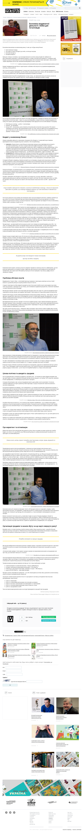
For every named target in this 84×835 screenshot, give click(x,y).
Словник (32, 14)
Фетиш (55, 14)
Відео (41, 14)
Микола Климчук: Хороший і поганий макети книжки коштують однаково (40, 167)
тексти (36, 14)
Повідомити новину (43, 8)
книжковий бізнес (40, 635)
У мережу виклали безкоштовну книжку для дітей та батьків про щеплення (62, 745)
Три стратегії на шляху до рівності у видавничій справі (45, 421)
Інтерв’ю (43, 11)
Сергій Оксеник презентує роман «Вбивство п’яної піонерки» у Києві (18, 650)
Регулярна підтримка (49, 617)
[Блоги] (6, 694)
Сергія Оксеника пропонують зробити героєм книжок (61, 717)
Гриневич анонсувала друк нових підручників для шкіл (38, 771)
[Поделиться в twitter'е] (25, 632)
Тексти (31, 822)
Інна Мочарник (52, 35)
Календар (31, 11)
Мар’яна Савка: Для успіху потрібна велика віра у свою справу (43, 400)
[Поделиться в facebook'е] (23, 632)
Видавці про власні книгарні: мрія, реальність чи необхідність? (43, 204)
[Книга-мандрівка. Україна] (42, 795)
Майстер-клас (59, 11)
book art (51, 812)
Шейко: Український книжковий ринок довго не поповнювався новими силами (38, 64)
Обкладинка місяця (63, 14)
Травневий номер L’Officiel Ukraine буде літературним (37, 741)
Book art (49, 11)
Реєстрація (33, 8)
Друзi (69, 818)
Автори (69, 821)
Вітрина (66, 11)
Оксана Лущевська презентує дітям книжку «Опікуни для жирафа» (46, 644)
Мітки (50, 822)
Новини (26, 11)
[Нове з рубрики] (34, 694)
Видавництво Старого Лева (12, 635)
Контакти (70, 814)
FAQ (68, 819)
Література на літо (48, 14)
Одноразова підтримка (48, 620)
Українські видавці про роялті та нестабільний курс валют (44, 233)
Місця (53, 11)
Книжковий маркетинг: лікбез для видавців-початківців (45, 506)
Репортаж (37, 11)
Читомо (4, 17)
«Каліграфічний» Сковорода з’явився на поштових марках (63, 771)
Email (4, 671)
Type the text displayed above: (18, 681)
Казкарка (71, 14)
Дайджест (51, 817)
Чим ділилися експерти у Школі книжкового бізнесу (45, 352)
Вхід (26, 8)
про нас (70, 812)
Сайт (4, 674)
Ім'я (4, 667)
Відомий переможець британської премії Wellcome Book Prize (36, 717)
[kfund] (71, 54)
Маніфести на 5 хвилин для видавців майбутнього (46, 555)
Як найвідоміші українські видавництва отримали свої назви (43, 134)
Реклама (70, 817)
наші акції (70, 815)
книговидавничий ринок (27, 635)
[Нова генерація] (71, 41)
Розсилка (53, 8)
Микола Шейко (49, 635)
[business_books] (42, 5)
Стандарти (26, 14)
